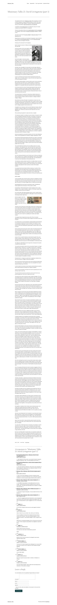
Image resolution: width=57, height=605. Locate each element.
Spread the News (46, 3)
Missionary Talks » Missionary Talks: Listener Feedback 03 (27, 479)
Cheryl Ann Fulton (35, 34)
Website (16, 585)
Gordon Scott (24, 26)
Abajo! (19, 525)
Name (16, 581)
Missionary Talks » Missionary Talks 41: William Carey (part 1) (28, 488)
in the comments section (24, 39)
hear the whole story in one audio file (30, 24)
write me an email (37, 39)
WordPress (47, 601)
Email (16, 583)
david (19, 509)
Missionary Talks (10, 3)
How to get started (39, 3)
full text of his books (30, 31)
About (28, 3)
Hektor (19, 504)
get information (31, 30)
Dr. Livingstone (39, 30)
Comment (17, 579)
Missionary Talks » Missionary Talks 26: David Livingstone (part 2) (28, 471)
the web (18, 31)
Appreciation (32, 3)
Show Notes (27, 442)
